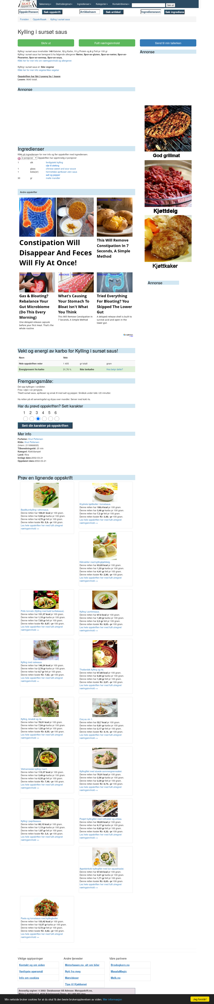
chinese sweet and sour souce (61, 168)
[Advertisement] (76, 115)
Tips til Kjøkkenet (76, 984)
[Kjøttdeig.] (168, 187)
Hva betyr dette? (115, 369)
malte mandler (53, 178)
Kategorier (101, 3)
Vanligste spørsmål (31, 971)
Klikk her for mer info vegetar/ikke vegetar (38, 70)
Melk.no (115, 978)
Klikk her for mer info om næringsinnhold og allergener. (45, 60)
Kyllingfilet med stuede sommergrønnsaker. (101, 771)
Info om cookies (29, 978)
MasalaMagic (119, 971)
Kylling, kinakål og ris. (31, 719)
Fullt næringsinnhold (107, 43)
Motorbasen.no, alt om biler (82, 965)
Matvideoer (72, 978)
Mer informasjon (112, 999)
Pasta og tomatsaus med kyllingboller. (39, 918)
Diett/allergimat (63, 3)
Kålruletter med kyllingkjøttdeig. (95, 562)
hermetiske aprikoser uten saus (61, 171)
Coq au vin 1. (86, 719)
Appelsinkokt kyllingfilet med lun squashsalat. (102, 868)
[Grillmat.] (168, 132)
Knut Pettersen (35, 438)
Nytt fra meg (73, 971)
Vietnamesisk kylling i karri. (34, 768)
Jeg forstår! (200, 999)
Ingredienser (83, 3)
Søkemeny (44, 3)
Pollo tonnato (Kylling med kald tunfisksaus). (42, 611)
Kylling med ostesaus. (31, 662)
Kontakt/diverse (120, 3)
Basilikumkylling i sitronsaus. (35, 509)
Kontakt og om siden (32, 965)
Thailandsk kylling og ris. (92, 669)
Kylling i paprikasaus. (31, 821)
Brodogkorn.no (120, 965)
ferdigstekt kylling (54, 162)
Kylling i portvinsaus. (90, 611)
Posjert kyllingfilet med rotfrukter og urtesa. (101, 818)
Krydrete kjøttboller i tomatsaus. (95, 504)
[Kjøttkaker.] (168, 242)
